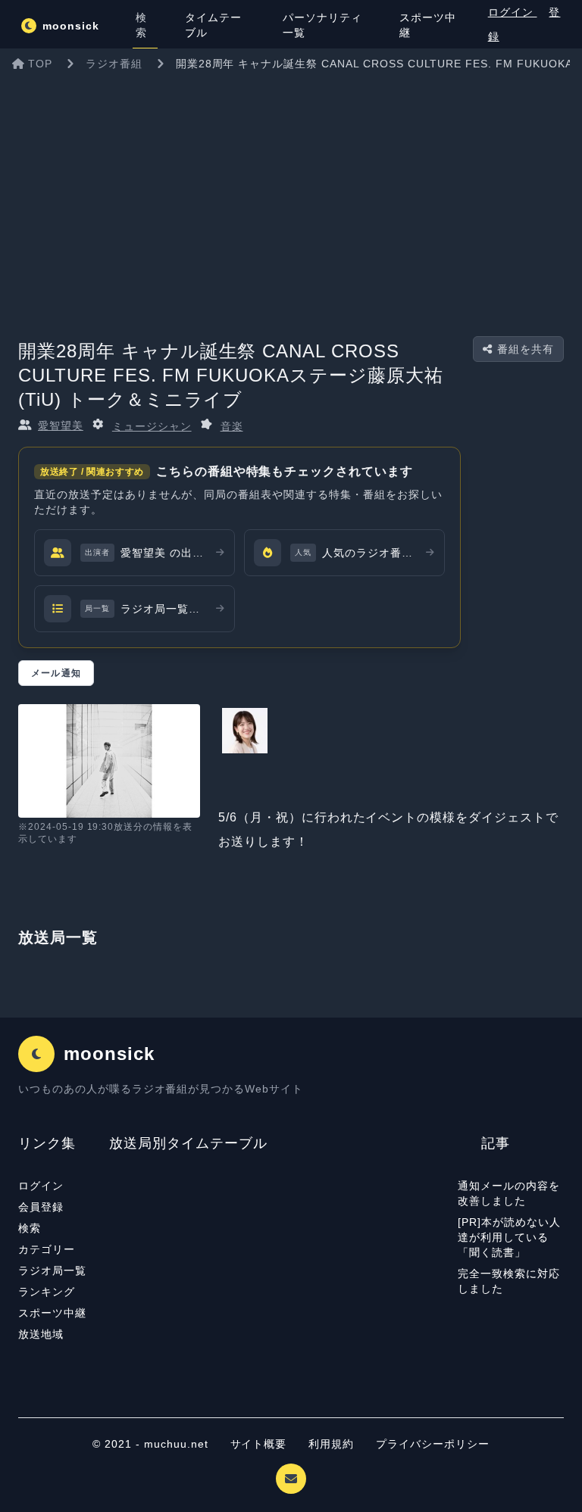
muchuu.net (176, 1444)
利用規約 (333, 1444)
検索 (29, 1228)
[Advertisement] (291, 192)
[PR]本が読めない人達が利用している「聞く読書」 (509, 1237)
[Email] (291, 1479)
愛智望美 (60, 425)
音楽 (232, 426)
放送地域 (41, 1334)
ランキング (46, 1292)
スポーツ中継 (52, 1313)
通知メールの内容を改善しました (509, 1193)
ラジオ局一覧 (52, 1270)
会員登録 (41, 1207)
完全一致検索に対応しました (509, 1281)
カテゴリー (46, 1249)
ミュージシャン (152, 426)
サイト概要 (259, 1444)
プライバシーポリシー (433, 1444)
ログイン (512, 12)
